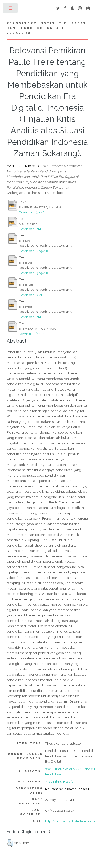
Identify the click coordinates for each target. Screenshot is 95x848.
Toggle (10, 9)
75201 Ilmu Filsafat (60, 781)
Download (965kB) (33, 273)
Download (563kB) (33, 333)
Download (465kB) (33, 251)
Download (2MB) (32, 295)
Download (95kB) (32, 212)
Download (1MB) (32, 229)
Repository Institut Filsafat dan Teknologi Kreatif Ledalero (46, 28)
